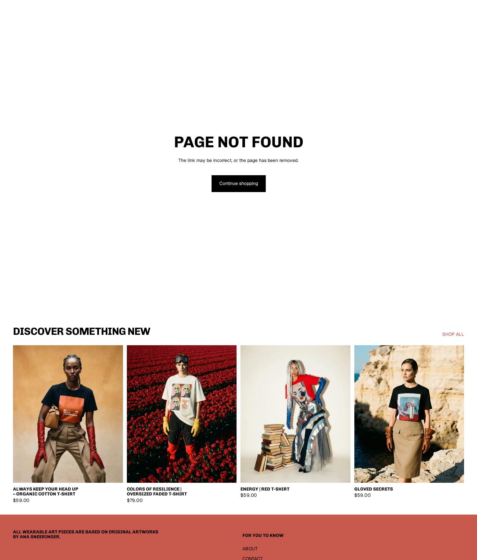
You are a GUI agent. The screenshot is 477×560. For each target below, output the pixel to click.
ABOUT (250, 549)
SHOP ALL (453, 334)
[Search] (429, 11)
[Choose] (113, 473)
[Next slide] (113, 414)
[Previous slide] (22, 414)
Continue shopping (238, 183)
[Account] (442, 11)
